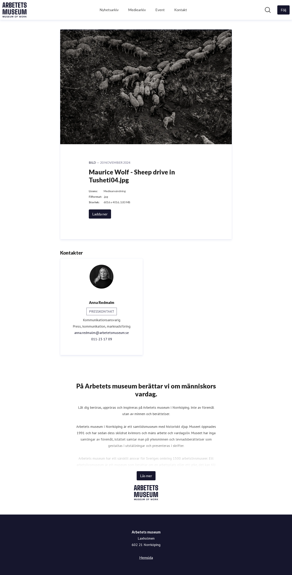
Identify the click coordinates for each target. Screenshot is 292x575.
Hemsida (146, 557)
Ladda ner (100, 214)
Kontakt (180, 10)
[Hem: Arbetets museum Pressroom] (14, 10)
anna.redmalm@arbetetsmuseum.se (101, 332)
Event (160, 10)
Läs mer (146, 476)
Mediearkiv (137, 10)
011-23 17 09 (101, 339)
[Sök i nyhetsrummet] (268, 10)
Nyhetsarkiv (109, 10)
